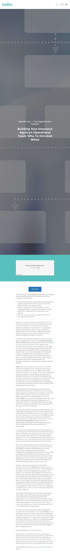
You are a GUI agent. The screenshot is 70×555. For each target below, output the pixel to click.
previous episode (39, 502)
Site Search (58, 4)
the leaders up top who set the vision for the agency (35, 343)
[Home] (28, 4)
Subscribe (35, 289)
